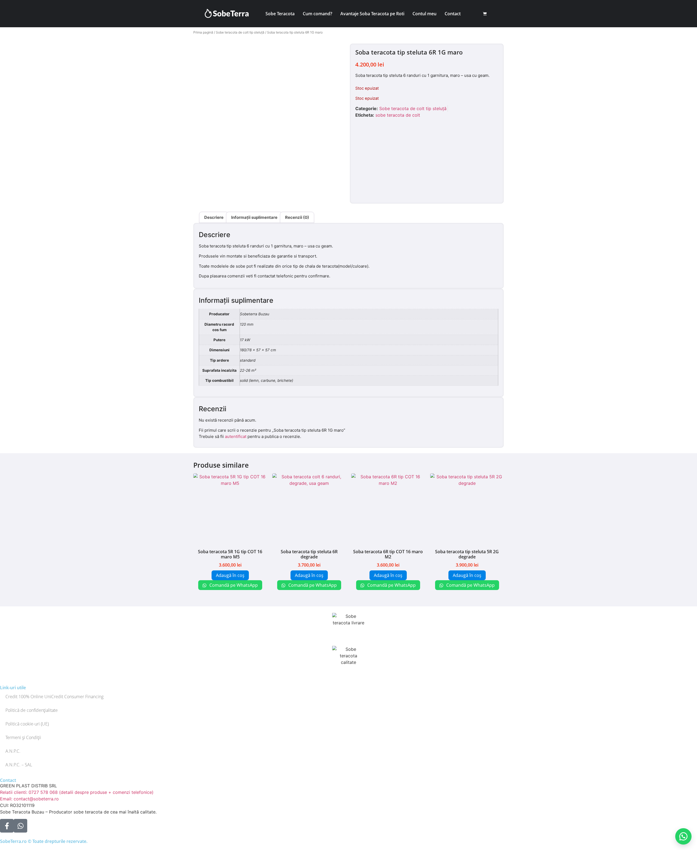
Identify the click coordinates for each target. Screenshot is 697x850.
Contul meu (424, 14)
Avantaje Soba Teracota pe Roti (372, 14)
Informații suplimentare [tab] (254, 217)
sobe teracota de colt (397, 115)
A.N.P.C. (12, 751)
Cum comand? (317, 14)
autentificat (235, 436)
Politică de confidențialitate (31, 710)
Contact (453, 14)
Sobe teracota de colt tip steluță (240, 32)
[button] (683, 836)
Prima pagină (203, 32)
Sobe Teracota (280, 14)
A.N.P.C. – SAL (18, 765)
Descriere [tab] (214, 217)
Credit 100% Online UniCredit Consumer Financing (54, 697)
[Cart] (485, 13)
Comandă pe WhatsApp (233, 585)
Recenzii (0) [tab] (297, 217)
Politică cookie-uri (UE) (27, 724)
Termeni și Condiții (23, 737)
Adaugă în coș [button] (230, 575)
